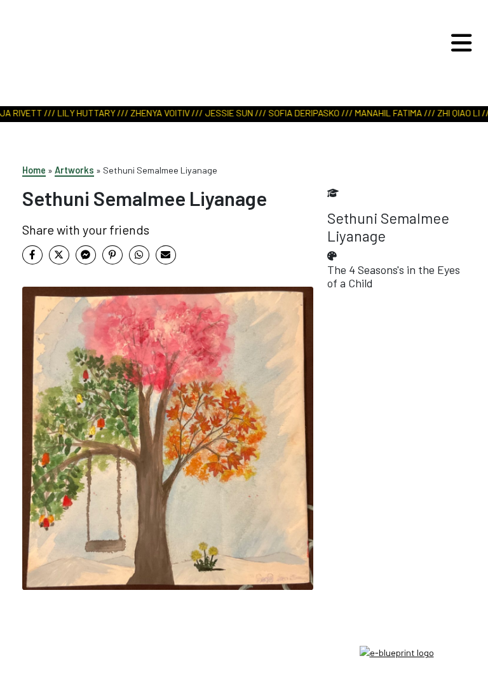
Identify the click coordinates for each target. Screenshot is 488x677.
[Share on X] (59, 254)
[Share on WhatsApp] (139, 254)
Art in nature (239, 55)
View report (237, 71)
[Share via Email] (166, 254)
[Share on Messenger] (86, 254)
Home (34, 170)
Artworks (74, 170)
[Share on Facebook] (32, 254)
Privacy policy (244, 665)
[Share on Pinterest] (112, 254)
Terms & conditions (244, 651)
